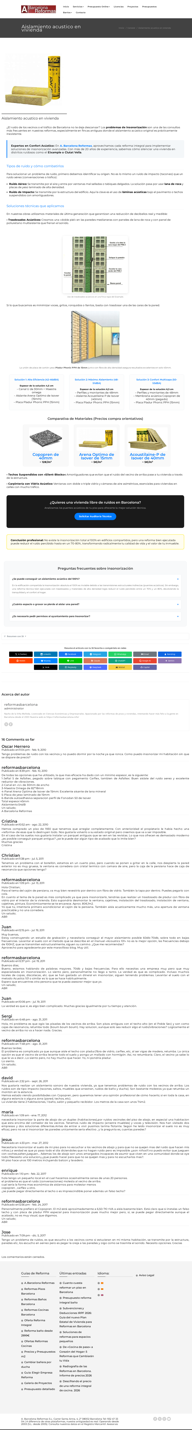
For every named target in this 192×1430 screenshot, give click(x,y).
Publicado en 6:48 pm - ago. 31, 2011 (24, 1019)
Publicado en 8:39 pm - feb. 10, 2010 (24, 770)
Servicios (77, 6)
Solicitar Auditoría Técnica (95, 516)
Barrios (67, 12)
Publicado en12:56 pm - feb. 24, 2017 (25, 1204)
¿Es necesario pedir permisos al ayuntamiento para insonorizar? (95, 616)
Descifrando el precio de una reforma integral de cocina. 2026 (75, 1386)
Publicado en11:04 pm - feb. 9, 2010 (24, 749)
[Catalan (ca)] (100, 1289)
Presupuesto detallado (39, 1389)
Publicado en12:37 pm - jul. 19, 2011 (23, 961)
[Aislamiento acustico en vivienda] (34, 82)
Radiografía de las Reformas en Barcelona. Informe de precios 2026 (75, 1371)
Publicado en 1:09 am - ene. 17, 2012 (24, 1115)
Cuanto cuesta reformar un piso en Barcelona (72, 1287)
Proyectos (132, 6)
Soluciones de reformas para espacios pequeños (75, 1337)
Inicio (66, 6)
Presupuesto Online (98, 6)
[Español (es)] (100, 1282)
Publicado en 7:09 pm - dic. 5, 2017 (24, 1235)
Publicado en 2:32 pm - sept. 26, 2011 (25, 1081)
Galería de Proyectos (38, 1383)
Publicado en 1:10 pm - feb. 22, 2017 (24, 1173)
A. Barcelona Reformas (76, 145)
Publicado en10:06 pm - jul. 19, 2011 (24, 1001)
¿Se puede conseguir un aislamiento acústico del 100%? (95, 579)
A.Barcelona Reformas (39, 1282)
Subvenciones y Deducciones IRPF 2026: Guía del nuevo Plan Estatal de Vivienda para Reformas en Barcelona (75, 1317)
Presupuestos (149, 6)
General (131, 28)
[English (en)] (100, 1295)
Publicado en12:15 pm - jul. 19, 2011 (23, 930)
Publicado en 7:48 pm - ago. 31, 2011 (24, 1043)
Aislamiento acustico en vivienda (30, 118)
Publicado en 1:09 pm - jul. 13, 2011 (23, 883)
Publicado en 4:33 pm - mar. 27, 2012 (25, 1142)
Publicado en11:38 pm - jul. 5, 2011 (23, 858)
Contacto (81, 12)
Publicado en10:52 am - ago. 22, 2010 (25, 824)
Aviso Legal (146, 1275)
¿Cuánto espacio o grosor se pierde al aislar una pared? (95, 604)
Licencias (119, 6)
